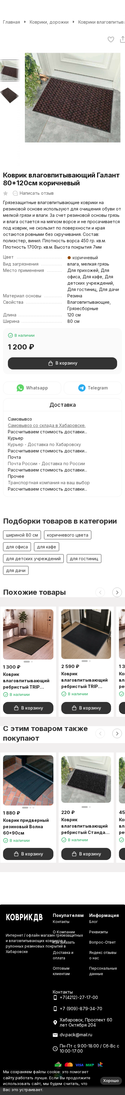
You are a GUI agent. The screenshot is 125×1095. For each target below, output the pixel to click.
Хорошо (111, 1080)
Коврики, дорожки (49, 22)
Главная (11, 22)
